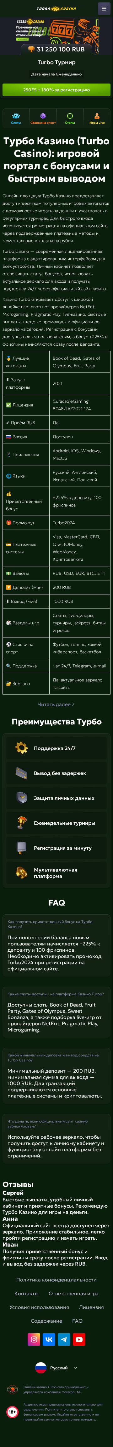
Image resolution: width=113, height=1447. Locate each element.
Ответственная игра (74, 1293)
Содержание (46, 1321)
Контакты (26, 1293)
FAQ (77, 1321)
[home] (56, 8)
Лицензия (91, 1307)
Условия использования (39, 1307)
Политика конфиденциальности (56, 1279)
